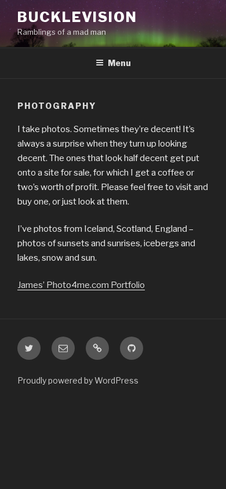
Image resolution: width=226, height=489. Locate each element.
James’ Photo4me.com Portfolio (81, 285)
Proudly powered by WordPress (77, 380)
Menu (119, 63)
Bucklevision (77, 17)
